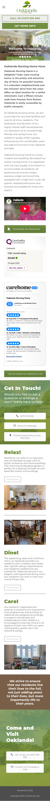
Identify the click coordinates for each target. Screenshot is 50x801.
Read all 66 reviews (14, 357)
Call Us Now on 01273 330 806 (26, 756)
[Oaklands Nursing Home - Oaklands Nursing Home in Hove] (27, 7)
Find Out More (13, 479)
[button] (3, 7)
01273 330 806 (27, 416)
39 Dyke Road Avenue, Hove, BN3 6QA (27, 436)
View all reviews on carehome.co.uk (25, 374)
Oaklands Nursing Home (18, 298)
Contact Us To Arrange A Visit (26, 768)
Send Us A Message (26, 426)
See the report (16, 268)
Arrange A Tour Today (25, 59)
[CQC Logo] (15, 244)
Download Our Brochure (26, 229)
